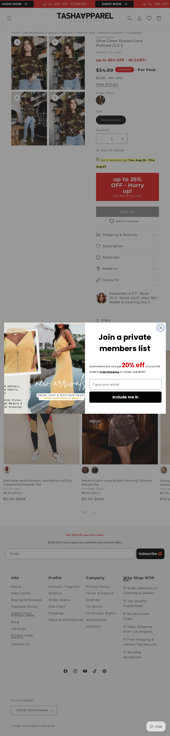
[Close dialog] (160, 327)
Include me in (125, 396)
